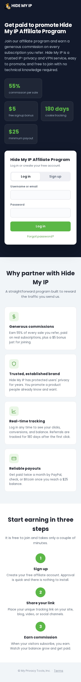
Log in (40, 226)
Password (17, 204)
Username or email (24, 186)
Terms (58, 671)
